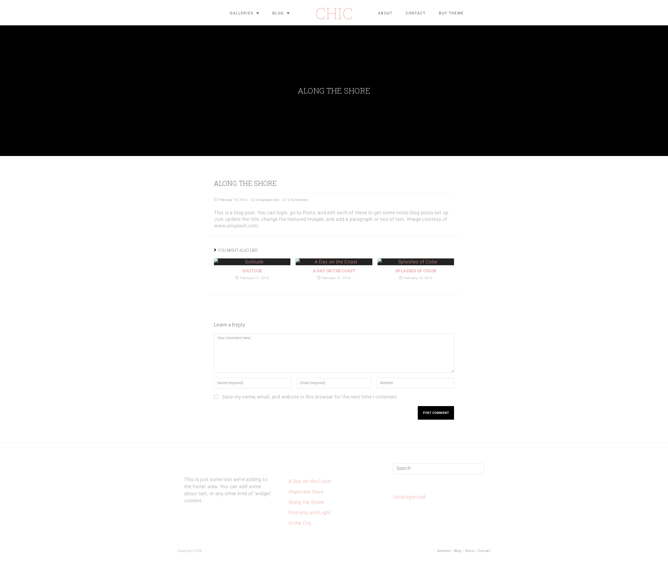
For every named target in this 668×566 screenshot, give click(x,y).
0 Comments (298, 200)
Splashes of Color (415, 270)
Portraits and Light (310, 512)
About (470, 551)
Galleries (444, 551)
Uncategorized (267, 200)
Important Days (306, 491)
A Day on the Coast (334, 270)
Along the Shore (306, 502)
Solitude (252, 270)
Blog (457, 551)
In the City (300, 523)
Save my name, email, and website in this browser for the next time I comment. (310, 397)
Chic (334, 13)
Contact (484, 551)
